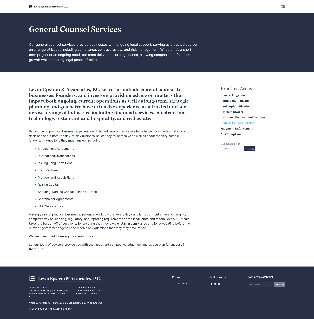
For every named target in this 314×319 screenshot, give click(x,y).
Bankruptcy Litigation (236, 106)
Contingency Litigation (236, 100)
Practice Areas (236, 88)
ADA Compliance (232, 134)
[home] (58, 6)
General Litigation (233, 95)
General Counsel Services (238, 122)
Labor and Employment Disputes (243, 117)
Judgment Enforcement (237, 128)
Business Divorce (232, 111)
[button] (283, 6)
